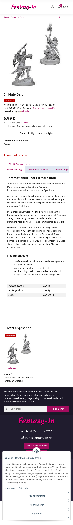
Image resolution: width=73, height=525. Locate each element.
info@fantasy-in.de (38, 438)
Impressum (10, 488)
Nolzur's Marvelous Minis (45, 108)
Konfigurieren (37, 504)
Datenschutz (25, 488)
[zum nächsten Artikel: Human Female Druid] (66, 17)
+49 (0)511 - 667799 (39, 431)
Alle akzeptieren (37, 495)
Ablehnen (37, 513)
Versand (24, 122)
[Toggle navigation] (5, 7)
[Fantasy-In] (23, 7)
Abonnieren (58, 408)
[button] (52, 7)
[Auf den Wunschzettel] (9, 164)
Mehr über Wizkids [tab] (38, 169)
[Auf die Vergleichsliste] (5, 164)
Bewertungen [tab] (62, 169)
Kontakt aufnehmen (36, 445)
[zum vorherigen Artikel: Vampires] (59, 17)
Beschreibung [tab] (14, 169)
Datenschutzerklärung (15, 398)
